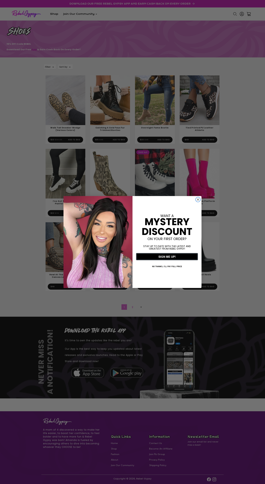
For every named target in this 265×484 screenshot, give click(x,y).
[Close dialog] (198, 199)
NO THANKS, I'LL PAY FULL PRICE (167, 266)
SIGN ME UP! (167, 257)
